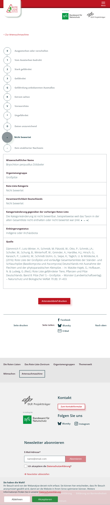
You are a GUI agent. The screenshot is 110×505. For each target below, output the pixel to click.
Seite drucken (21, 325)
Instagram (84, 423)
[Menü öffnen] (103, 4)
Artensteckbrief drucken (54, 301)
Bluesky (67, 325)
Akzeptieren (45, 499)
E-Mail (66, 330)
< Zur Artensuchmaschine (16, 34)
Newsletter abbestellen (38, 474)
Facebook (65, 319)
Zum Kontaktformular (71, 406)
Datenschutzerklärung (50, 491)
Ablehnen (17, 499)
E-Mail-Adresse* (32, 452)
